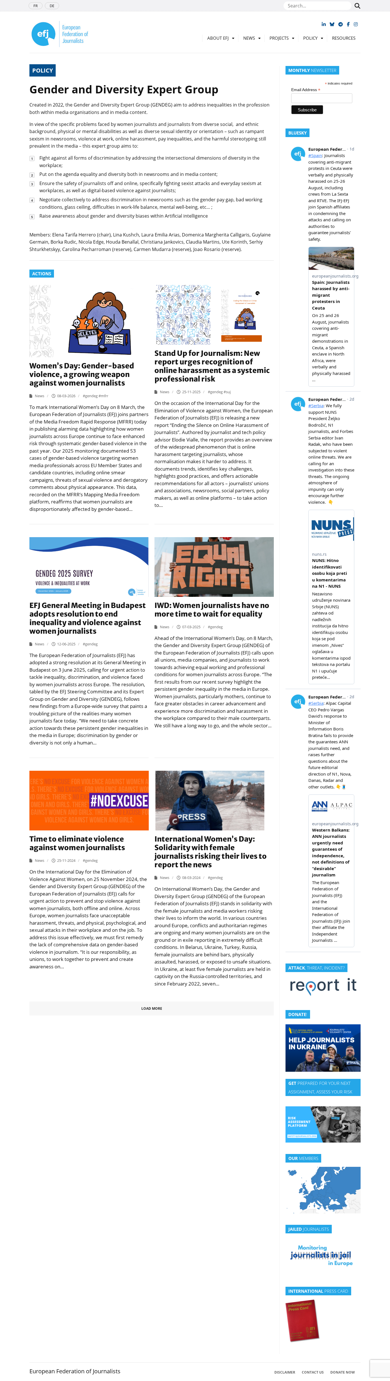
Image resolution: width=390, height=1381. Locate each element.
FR (35, 5)
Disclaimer (284, 1372)
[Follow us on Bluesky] (332, 24)
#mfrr (103, 395)
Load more (151, 1008)
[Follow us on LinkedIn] (324, 24)
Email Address (305, 90)
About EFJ (218, 38)
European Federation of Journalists (74, 1371)
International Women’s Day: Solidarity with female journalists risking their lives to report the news (210, 851)
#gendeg (90, 395)
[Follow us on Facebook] (348, 24)
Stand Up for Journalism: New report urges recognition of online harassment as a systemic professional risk (212, 366)
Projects (279, 38)
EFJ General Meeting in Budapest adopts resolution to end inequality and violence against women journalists (87, 618)
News (249, 38)
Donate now (342, 1372)
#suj (227, 391)
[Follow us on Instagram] (356, 24)
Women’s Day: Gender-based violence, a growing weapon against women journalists (81, 374)
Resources (343, 38)
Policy (310, 38)
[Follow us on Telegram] (340, 24)
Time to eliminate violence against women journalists (77, 843)
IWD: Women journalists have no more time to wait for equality (211, 610)
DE (52, 5)
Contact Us (313, 1372)
